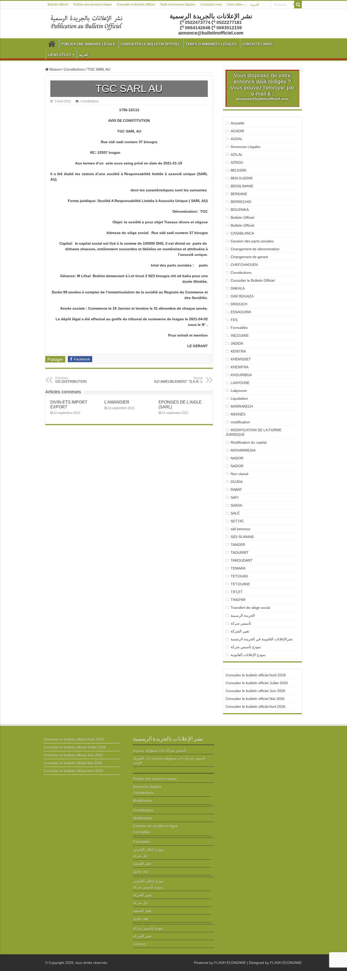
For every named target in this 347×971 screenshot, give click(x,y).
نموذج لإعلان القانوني (148, 849)
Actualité (237, 123)
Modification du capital (248, 442)
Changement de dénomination (255, 249)
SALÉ (235, 513)
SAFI (235, 497)
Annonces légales (147, 786)
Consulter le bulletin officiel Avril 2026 (255, 707)
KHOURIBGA (241, 375)
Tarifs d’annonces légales (177, 4)
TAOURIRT (241, 552)
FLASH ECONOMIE (230, 963)
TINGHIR (238, 600)
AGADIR (237, 131)
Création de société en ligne (155, 826)
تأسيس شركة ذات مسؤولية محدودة (159, 750)
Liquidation (239, 398)
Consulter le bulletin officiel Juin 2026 (255, 691)
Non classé (239, 474)
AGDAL (237, 139)
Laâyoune (239, 391)
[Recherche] (298, 4)
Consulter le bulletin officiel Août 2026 (256, 675)
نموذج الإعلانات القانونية (248, 655)
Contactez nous (211, 4)
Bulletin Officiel (58, 4)
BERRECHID (241, 202)
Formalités (239, 328)
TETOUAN (239, 576)
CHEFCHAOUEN (244, 265)
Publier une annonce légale (92, 4)
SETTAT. (237, 521)
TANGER (238, 545)
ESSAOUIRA (241, 312)
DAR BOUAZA (242, 296)
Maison (55, 69)
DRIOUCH (239, 304)
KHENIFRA (239, 367)
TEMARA (240, 568)
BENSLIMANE (242, 186)
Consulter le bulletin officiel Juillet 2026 (257, 683)
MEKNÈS (238, 414)
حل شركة (140, 855)
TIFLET (237, 592)
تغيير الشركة (240, 631)
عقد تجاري (140, 871)
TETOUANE (240, 584)
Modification (142, 800)
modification (240, 422)
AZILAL (237, 155)
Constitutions (74, 69)
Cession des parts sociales (252, 241)
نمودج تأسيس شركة (246, 647)
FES (234, 320)
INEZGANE (240, 335)
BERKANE (239, 194)
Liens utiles (235, 4)
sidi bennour (240, 529)
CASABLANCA (242, 233)
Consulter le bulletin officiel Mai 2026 (255, 699)
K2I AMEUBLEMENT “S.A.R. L (178, 379)
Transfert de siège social (250, 608)
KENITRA (238, 351)
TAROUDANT (242, 560)
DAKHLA (238, 288)
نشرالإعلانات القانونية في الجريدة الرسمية (262, 639)
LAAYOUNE (240, 383)
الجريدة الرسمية (243, 615)
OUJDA (237, 482)
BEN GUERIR (242, 178)
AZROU (237, 162)
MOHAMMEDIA (243, 450)
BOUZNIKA (240, 210)
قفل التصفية (142, 863)
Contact (139, 944)
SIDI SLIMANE (244, 537)
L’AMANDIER (116, 402)
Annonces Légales (245, 147)
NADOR (237, 458)
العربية (254, 4)
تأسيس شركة (241, 623)
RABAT (236, 490)
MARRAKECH (242, 406)
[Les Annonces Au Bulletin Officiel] (86, 22)
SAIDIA (236, 505)
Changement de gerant (249, 257)
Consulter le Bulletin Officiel (136, 4)
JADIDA (237, 343)
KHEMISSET (241, 359)
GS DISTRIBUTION (71, 379)
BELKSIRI (238, 170)
